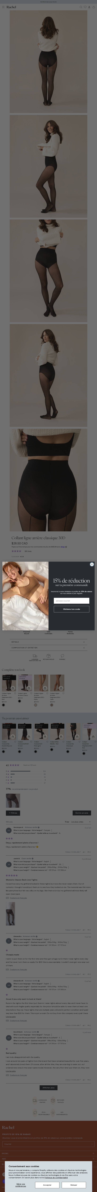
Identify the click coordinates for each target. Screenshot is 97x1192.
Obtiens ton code (71, 609)
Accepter (47, 1185)
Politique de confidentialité (56, 1177)
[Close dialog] (92, 564)
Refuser (74, 1185)
